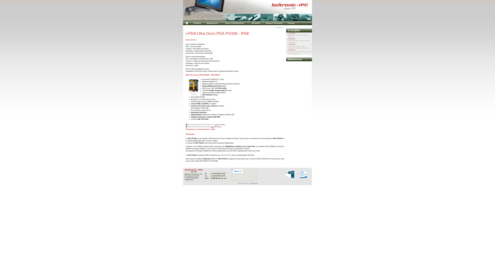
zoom (193, 94)
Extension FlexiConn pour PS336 (199, 127)
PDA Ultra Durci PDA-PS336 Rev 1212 (201, 124)
